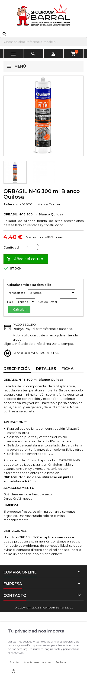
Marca (43, 204)
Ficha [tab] (67, 368)
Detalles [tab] (46, 368)
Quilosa (54, 204)
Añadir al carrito (25, 259)
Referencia (12, 204)
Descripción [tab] (17, 368)
